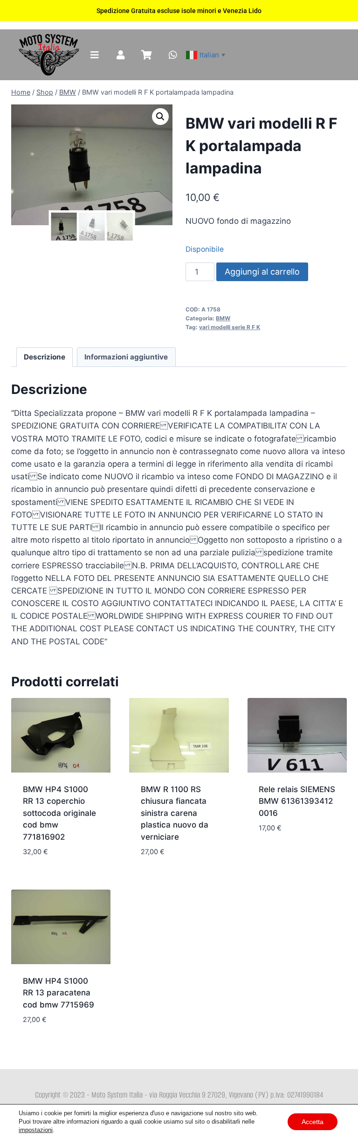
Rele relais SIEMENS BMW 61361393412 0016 (297, 801)
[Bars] (95, 55)
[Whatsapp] (173, 55)
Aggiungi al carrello (262, 271)
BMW (223, 318)
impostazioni (36, 1129)
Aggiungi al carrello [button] (281, 850)
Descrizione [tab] (44, 356)
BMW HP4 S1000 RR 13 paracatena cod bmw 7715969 (58, 992)
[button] (160, 116)
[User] (121, 55)
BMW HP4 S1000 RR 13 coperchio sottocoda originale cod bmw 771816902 (59, 813)
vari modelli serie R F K (229, 327)
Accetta (313, 1121)
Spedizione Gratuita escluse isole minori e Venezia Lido (179, 10)
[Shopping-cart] (147, 55)
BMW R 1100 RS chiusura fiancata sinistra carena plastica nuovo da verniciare (174, 813)
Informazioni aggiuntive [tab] (126, 356)
